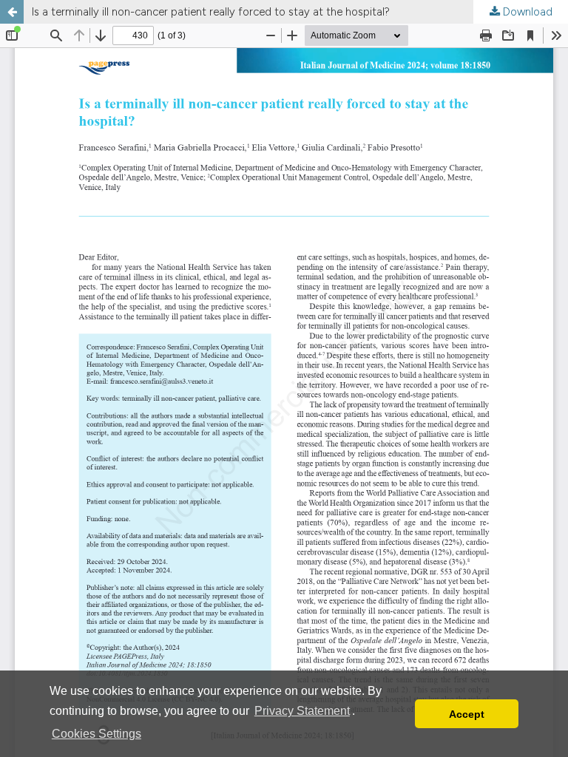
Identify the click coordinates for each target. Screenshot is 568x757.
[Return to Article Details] (12, 12)
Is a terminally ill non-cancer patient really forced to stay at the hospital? (211, 11)
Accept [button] (466, 714)
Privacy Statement (302, 711)
